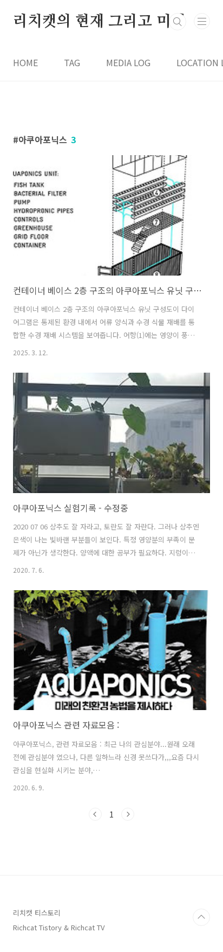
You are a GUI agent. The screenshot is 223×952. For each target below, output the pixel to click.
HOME (25, 62)
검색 (177, 22)
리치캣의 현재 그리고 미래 (99, 21)
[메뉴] (202, 21)
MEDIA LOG (128, 62)
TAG (72, 62)
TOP (201, 917)
